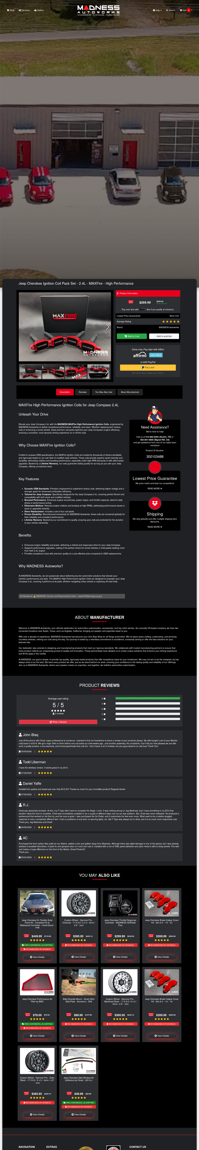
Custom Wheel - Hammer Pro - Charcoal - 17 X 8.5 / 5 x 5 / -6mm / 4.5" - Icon (78, 922)
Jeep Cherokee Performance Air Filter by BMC (37, 1000)
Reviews (83, 392)
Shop (11, 10)
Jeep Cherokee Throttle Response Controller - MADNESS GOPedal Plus (120, 922)
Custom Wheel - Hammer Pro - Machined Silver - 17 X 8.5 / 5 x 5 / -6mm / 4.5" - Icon (120, 1001)
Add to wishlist (164, 336)
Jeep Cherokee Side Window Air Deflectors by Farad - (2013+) (79, 1079)
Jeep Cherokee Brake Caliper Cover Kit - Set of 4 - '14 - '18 (162, 1000)
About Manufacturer (130, 392)
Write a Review (59, 721)
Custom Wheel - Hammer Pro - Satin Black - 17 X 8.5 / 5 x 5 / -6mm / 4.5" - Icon (37, 1080)
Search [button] (171, 10)
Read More (154, 488)
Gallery (40, 10)
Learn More (155, 355)
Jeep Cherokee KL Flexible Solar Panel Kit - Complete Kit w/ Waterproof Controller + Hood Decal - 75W (37, 923)
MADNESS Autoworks (169, 327)
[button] (108, 327)
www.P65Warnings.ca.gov (90, 596)
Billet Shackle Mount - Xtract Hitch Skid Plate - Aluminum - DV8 (79, 1000)
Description (65, 392)
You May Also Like (103, 392)
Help (157, 10)
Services (25, 10)
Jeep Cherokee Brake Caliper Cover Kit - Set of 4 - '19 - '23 (162, 921)
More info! (174, 315)
